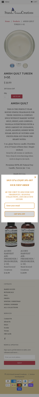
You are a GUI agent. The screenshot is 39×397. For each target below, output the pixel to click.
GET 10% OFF (19, 214)
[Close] (35, 177)
